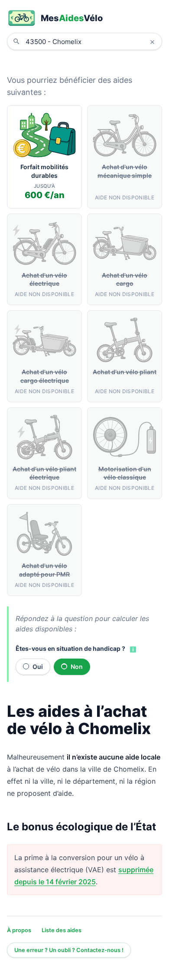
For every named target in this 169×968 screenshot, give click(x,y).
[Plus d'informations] (132, 649)
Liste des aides (61, 930)
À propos (19, 930)
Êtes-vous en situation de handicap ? (70, 648)
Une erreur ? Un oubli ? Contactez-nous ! (69, 950)
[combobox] (91, 41)
